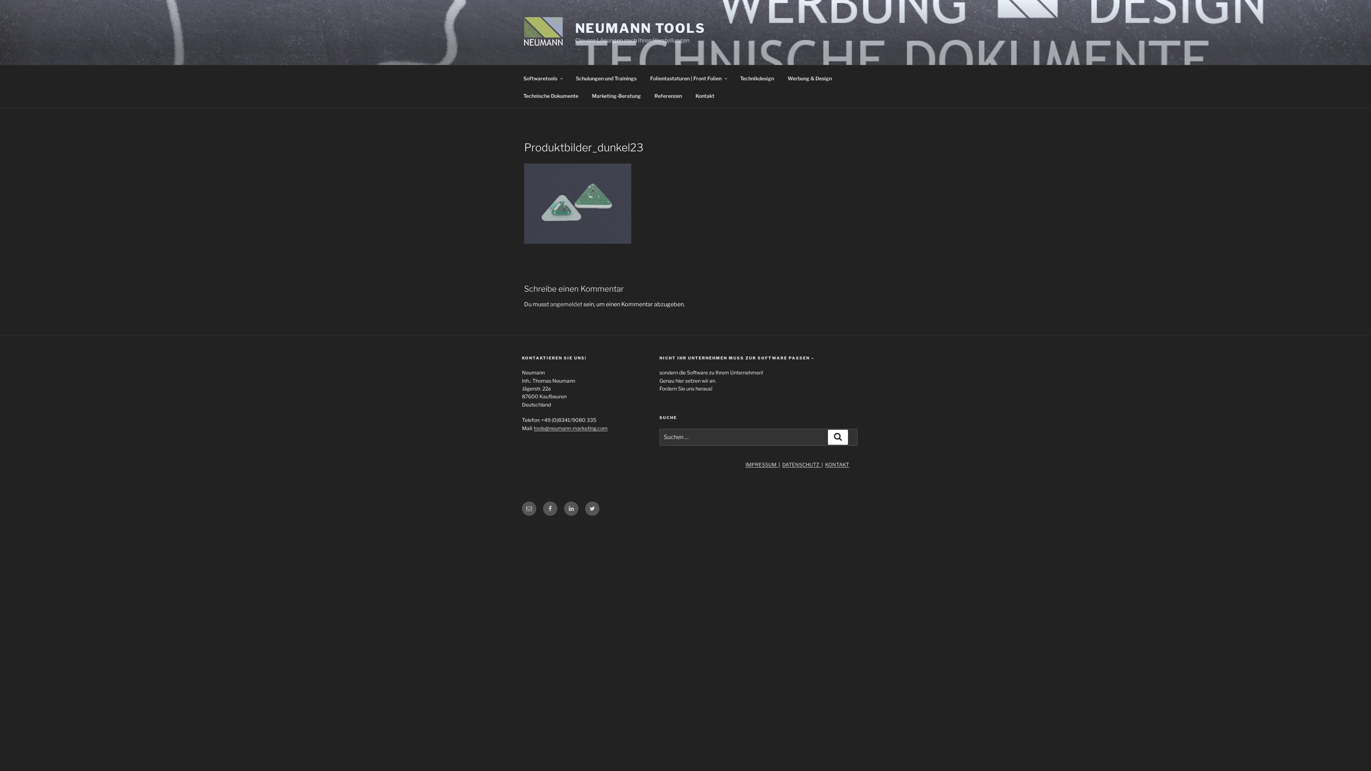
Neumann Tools (640, 28)
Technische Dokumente (550, 96)
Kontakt (704, 96)
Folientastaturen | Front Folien (686, 78)
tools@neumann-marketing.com (571, 428)
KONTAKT (837, 465)
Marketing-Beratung (616, 96)
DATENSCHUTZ (802, 465)
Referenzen (668, 96)
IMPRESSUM (762, 465)
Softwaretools (540, 78)
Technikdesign (757, 78)
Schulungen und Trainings (606, 78)
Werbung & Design (810, 78)
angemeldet (566, 304)
